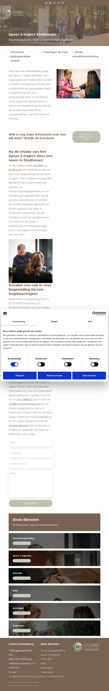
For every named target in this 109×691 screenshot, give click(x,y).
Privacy (14, 682)
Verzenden (31, 503)
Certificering (32, 685)
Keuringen (47, 667)
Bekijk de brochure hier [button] (86, 137)
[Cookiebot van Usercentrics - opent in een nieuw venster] (94, 313)
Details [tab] (54, 321)
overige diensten (19, 425)
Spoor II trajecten (51, 654)
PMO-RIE (46, 659)
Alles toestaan (89, 375)
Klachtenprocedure (17, 685)
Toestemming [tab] (18, 321)
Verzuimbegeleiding (53, 650)
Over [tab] (90, 321)
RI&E (43, 663)
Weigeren (20, 375)
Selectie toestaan (54, 375)
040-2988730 (24, 399)
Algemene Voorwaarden (28, 682)
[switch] (41, 364)
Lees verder (22, 543)
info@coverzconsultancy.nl (25, 404)
